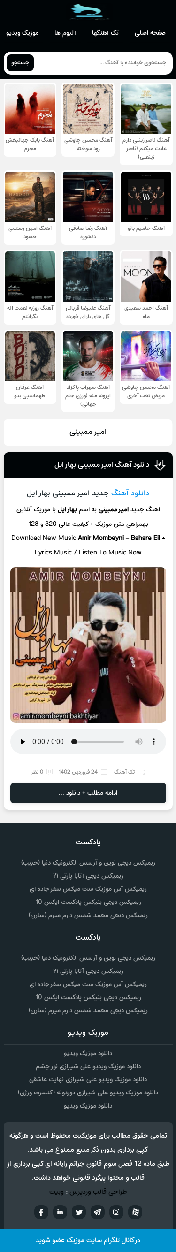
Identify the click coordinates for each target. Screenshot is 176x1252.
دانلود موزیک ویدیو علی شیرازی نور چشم (88, 1066)
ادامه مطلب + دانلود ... (88, 793)
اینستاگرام (116, 1212)
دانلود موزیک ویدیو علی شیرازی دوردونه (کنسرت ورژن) (88, 1092)
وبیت (56, 1192)
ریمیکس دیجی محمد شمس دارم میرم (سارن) (88, 915)
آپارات (135, 1212)
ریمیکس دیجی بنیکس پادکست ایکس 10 (88, 902)
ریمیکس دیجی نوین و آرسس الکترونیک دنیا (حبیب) (88, 862)
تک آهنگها (105, 33)
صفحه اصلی (150, 33)
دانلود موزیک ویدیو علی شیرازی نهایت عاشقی (88, 1079)
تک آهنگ (124, 772)
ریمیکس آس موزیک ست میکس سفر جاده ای (88, 889)
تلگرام (98, 1212)
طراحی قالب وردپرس (98, 1192)
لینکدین (60, 1212)
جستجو (20, 63)
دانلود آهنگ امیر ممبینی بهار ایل (101, 465)
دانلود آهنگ (130, 493)
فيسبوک (41, 1212)
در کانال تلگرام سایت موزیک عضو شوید (88, 1240)
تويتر (79, 1212)
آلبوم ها (65, 33)
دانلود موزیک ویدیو (88, 1053)
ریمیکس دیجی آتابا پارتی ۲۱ (88, 876)
